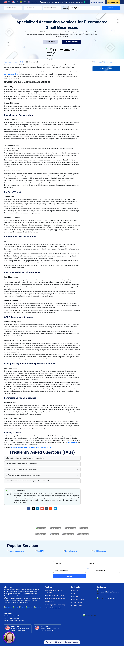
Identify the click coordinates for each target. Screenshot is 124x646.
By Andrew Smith (18, 62)
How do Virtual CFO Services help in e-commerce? (22, 469)
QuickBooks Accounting (54, 608)
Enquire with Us (72, 642)
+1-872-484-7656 (48, 2)
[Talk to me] (9, 637)
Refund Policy (77, 606)
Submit (110, 8)
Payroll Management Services (56, 599)
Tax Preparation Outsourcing (55, 605)
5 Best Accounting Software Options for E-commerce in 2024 (32, 447)
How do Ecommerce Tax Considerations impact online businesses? (27, 481)
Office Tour (80, 2)
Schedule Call (50, 42)
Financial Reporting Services (55, 595)
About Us (75, 590)
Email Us (60, 642)
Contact (75, 596)
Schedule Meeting (98, 2)
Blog (74, 593)
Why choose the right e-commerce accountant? (21, 464)
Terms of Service (78, 599)
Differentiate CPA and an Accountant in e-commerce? (23, 475)
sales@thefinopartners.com (66, 2)
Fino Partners (72, 442)
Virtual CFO (50, 602)
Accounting (7, 62)
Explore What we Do (71, 42)
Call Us (51, 642)
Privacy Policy (77, 603)
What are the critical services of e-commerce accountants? (25, 458)
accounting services (11, 74)
